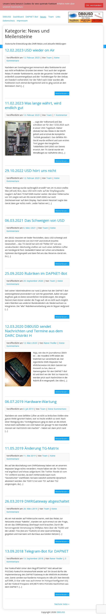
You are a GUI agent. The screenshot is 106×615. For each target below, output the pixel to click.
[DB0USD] (85, 22)
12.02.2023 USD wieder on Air (30, 50)
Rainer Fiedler (50, 342)
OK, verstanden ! (94, 5)
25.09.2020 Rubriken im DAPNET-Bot (36, 273)
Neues (43, 16)
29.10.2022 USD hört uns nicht (30, 170)
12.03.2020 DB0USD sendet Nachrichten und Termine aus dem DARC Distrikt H (34, 331)
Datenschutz (9, 20)
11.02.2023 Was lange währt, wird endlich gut (33, 105)
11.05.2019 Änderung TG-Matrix (32, 448)
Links (58, 16)
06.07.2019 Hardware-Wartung (31, 401)
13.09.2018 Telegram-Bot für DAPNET (37, 551)
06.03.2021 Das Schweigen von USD (35, 220)
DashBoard (18, 16)
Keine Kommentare (57, 408)
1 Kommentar (60, 115)
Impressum (22, 20)
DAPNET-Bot (32, 16)
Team (51, 16)
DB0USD (7, 16)
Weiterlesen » (62, 93)
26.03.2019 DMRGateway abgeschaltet (37, 501)
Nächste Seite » (61, 604)
